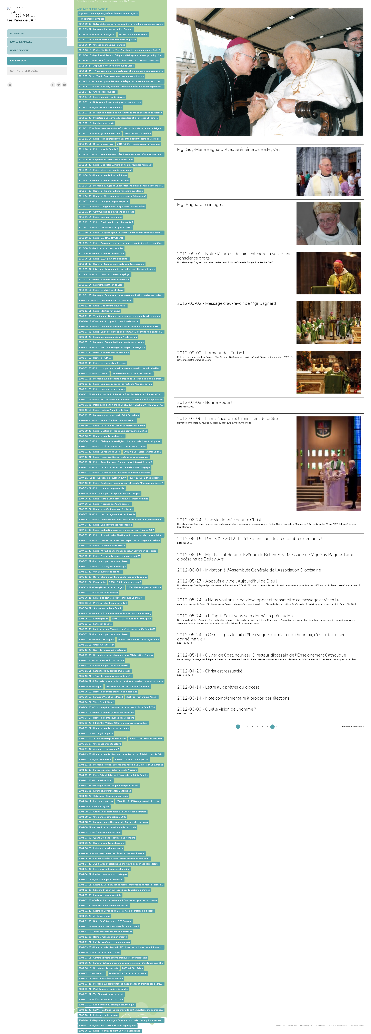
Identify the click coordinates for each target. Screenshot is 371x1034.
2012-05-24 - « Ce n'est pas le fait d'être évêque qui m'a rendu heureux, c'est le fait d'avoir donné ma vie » (262, 637)
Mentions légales (306, 1026)
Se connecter (320, 1026)
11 (277, 726)
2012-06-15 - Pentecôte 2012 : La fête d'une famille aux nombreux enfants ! (249, 539)
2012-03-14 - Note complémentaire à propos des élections (233, 698)
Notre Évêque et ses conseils (101, 1)
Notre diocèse (19, 50)
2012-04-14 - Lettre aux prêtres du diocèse (218, 687)
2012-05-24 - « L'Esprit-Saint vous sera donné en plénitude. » (235, 616)
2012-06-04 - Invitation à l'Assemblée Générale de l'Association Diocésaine (249, 570)
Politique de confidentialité (337, 1026)
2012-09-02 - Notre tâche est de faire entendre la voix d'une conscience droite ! (234, 256)
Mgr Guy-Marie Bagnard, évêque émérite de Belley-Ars (229, 149)
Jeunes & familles (21, 41)
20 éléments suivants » (352, 726)
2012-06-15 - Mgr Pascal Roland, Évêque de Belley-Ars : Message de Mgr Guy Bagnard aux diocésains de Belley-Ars (265, 557)
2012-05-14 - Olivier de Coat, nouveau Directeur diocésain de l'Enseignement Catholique (261, 655)
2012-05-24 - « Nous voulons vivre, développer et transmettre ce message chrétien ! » (258, 600)
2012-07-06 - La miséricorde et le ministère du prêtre (227, 418)
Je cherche (17, 33)
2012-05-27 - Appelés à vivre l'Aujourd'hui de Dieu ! (227, 581)
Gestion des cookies (357, 1026)
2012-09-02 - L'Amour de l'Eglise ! (210, 353)
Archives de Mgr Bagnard (124, 1)
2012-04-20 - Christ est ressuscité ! (210, 671)
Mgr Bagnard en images (200, 204)
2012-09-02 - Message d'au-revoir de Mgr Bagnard (226, 303)
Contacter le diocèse (24, 71)
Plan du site (280, 1026)
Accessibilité (292, 1026)
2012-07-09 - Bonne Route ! (204, 402)
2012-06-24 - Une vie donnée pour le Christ (219, 520)
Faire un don (18, 60)
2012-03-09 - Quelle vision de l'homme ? (216, 709)
